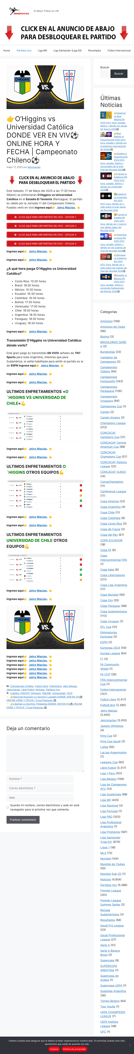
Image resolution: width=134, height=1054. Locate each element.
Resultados (94, 50)
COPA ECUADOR (111, 540)
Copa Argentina (110, 507)
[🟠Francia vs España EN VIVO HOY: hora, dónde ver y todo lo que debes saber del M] (106, 216)
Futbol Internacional (119, 50)
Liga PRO (106, 816)
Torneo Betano (110, 1001)
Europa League (110, 653)
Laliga (104, 747)
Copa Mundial (109, 594)
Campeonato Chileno (22, 686)
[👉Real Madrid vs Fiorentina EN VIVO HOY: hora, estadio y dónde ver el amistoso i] (106, 135)
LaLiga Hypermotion (113, 752)
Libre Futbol (27, 689)
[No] (130, 1045)
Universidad (58, 693)
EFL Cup (105, 627)
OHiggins (36, 693)
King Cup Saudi (110, 741)
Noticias (40, 689)
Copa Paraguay (110, 606)
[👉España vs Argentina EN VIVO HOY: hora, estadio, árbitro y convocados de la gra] (106, 156)
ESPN (104, 642)
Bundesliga (107, 352)
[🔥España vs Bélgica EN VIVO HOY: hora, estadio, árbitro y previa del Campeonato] (106, 277)
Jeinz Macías (66, 207)
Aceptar (54, 1049)
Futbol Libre (41, 686)
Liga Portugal (109, 811)
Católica (14, 693)
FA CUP (105, 674)
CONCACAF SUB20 (113, 472)
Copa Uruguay (109, 621)
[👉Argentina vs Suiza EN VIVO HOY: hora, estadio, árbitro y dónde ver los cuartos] (106, 237)
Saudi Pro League (112, 925)
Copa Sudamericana (113, 611)
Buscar (104, 67)
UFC (103, 1031)
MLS (103, 853)
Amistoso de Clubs (112, 326)
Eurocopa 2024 (110, 647)
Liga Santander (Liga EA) (68, 50)
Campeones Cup (111, 406)
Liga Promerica (110, 832)
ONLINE (46, 693)
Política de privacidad (74, 1049)
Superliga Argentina (113, 991)
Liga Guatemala (110, 794)
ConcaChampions (111, 481)
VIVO (69, 693)
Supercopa (107, 960)
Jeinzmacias (13, 689)
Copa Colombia (110, 518)
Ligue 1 (105, 847)
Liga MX (42, 50)
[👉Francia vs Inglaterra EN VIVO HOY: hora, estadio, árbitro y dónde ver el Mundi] (106, 176)
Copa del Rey (109, 534)
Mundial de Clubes (112, 864)
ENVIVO (25, 693)
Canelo (104, 412)
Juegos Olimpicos (111, 726)
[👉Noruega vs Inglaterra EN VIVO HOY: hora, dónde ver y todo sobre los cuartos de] (106, 257)
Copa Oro (106, 600)
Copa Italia (107, 569)
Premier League (110, 890)
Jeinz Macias (70, 686)
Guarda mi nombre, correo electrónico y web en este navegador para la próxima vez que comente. (44, 807)
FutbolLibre (55, 686)
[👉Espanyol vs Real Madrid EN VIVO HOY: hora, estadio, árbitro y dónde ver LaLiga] (106, 115)
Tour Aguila (107, 1006)
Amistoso (106, 321)
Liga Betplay (108, 779)
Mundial (105, 858)
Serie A (105, 945)
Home (6, 50)
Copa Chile (107, 512)
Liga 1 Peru (107, 773)
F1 (101, 659)
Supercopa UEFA (111, 985)
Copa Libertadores (112, 575)
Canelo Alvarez (110, 417)
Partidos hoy (24, 50)
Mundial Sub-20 (110, 874)
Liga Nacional (109, 805)
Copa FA (105, 550)
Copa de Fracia (110, 529)
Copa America (109, 501)
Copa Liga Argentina (113, 585)
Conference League (113, 491)
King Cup (106, 735)
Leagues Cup (109, 762)
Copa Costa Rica (111, 523)
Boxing (104, 336)
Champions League (113, 423)
